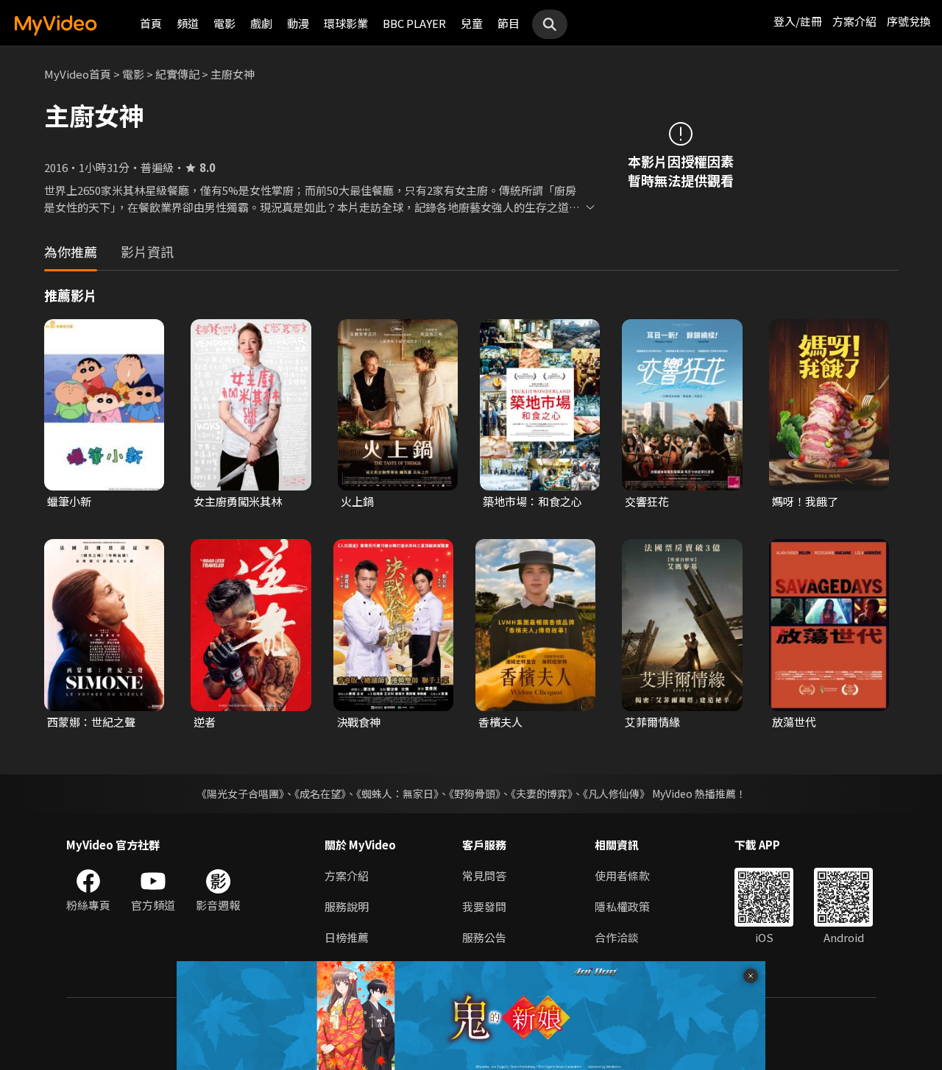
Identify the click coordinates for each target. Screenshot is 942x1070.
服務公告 (484, 937)
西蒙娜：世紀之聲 (91, 722)
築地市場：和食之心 (532, 501)
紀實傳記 (177, 74)
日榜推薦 (347, 937)
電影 (224, 23)
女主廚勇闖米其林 (238, 501)
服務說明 (347, 906)
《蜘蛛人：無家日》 (397, 793)
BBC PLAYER (414, 23)
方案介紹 (854, 21)
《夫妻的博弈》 (542, 793)
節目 (508, 23)
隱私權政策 (622, 906)
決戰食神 (358, 722)
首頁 (151, 23)
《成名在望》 (320, 793)
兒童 (472, 23)
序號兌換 (909, 21)
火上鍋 (357, 501)
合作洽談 (617, 937)
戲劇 (261, 23)
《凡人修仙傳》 (616, 793)
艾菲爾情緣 (652, 722)
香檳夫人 (500, 722)
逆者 (205, 722)
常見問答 (484, 875)
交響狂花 (647, 501)
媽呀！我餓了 (805, 501)
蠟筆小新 (69, 501)
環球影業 (346, 23)
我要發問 (484, 906)
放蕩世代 (794, 722)
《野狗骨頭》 (474, 793)
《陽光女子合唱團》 (240, 793)
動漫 (298, 23)
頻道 (188, 23)
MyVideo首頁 (77, 74)
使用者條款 (622, 875)
